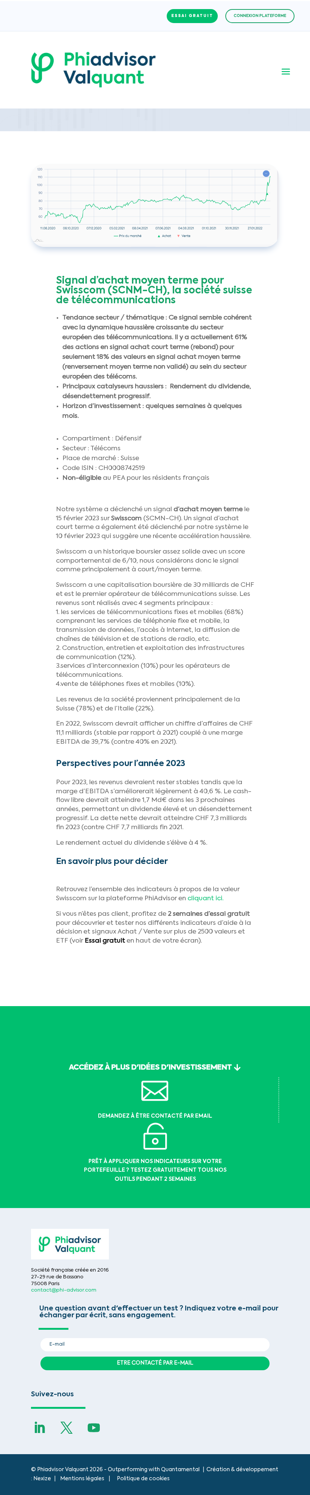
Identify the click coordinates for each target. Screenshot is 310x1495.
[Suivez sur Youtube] (94, 1428)
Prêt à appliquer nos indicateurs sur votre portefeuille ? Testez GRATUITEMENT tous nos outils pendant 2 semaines (155, 1170)
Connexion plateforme (260, 16)
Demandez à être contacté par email (155, 1116)
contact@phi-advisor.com (63, 1290)
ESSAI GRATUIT (192, 16)
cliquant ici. (205, 898)
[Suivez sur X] (66, 1428)
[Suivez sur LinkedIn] (39, 1428)
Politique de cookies (143, 1478)
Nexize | (46, 1478)
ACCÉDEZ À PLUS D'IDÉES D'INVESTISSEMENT (150, 1068)
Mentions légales (82, 1478)
